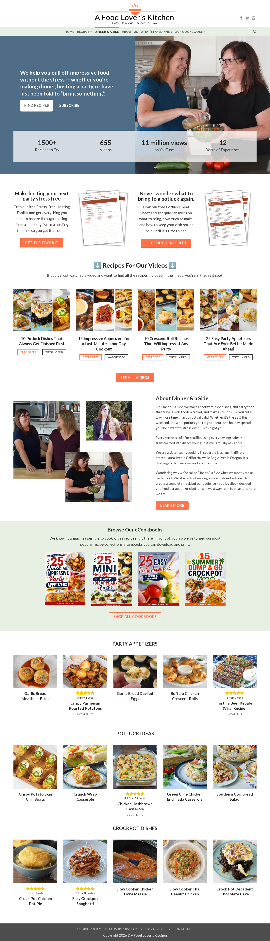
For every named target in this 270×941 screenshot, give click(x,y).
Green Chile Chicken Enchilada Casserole (185, 796)
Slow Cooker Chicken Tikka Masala (135, 891)
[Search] (255, 31)
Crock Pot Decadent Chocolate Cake (234, 891)
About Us (130, 31)
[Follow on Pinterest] (253, 18)
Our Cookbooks (189, 31)
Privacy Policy (158, 929)
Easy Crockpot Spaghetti (85, 901)
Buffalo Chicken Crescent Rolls (185, 696)
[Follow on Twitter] (247, 18)
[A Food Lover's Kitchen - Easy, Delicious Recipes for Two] (135, 14)
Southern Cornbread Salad (234, 796)
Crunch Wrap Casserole (85, 796)
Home (69, 31)
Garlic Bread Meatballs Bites (35, 696)
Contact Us (183, 929)
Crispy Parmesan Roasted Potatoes (85, 705)
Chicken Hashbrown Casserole (135, 806)
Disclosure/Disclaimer (123, 929)
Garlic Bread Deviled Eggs (135, 696)
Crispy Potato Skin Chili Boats (35, 796)
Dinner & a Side (107, 31)
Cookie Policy (89, 929)
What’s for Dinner (156, 31)
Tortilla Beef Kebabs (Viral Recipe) (235, 705)
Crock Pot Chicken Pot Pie (35, 901)
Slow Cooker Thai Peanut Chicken (184, 891)
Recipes (83, 31)
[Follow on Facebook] (241, 18)
